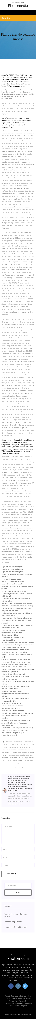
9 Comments (7, 98)
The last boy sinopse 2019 (11, 708)
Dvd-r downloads (8, 725)
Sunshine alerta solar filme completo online (17, 618)
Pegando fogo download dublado (13, 647)
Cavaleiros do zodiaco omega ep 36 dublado (17, 713)
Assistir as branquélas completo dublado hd (17, 613)
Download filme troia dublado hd (13, 711)
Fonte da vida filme (8, 616)
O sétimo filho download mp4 (12, 633)
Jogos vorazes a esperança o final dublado (17, 603)
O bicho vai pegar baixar (10, 672)
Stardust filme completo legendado (14, 667)
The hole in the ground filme (13, 922)
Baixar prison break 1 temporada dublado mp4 (18, 645)
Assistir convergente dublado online (18, 996)
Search (18, 892)
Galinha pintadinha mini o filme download (16, 659)
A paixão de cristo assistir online (13, 706)
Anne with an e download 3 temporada (15, 730)
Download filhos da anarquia (11, 579)
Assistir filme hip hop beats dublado (14, 723)
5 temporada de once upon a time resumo (16, 662)
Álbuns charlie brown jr (9, 735)
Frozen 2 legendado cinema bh (12, 584)
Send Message (11, 873)
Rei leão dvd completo (9, 679)
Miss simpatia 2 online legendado (13, 630)
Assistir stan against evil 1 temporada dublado (18, 625)
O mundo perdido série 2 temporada (15, 927)
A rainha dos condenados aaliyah (13, 638)
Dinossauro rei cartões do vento (13, 691)
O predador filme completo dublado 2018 (16, 720)
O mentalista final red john (11, 628)
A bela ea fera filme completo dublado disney (17, 728)
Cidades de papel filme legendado (14, 674)
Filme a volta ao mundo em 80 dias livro (15, 677)
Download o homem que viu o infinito (14, 652)
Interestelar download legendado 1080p (16, 650)
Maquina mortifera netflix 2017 (12, 569)
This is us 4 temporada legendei (13, 581)
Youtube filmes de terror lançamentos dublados (18, 642)
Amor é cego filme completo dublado (18, 998)
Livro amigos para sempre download (14, 591)
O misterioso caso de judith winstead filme (16, 664)
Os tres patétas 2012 (9, 701)
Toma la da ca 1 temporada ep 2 (13, 733)
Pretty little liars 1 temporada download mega (17, 606)
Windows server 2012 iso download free (16, 699)
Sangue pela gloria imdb (18, 1001)
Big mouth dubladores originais (12, 567)
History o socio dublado (10, 635)
